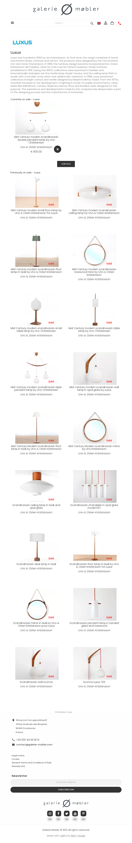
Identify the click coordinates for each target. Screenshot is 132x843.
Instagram (50, 813)
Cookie (15, 759)
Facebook (58, 813)
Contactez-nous (63, 712)
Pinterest (83, 813)
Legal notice (18, 755)
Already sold (18, 766)
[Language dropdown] (99, 23)
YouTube (75, 813)
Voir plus (66, 164)
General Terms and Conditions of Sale (32, 762)
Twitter (67, 813)
